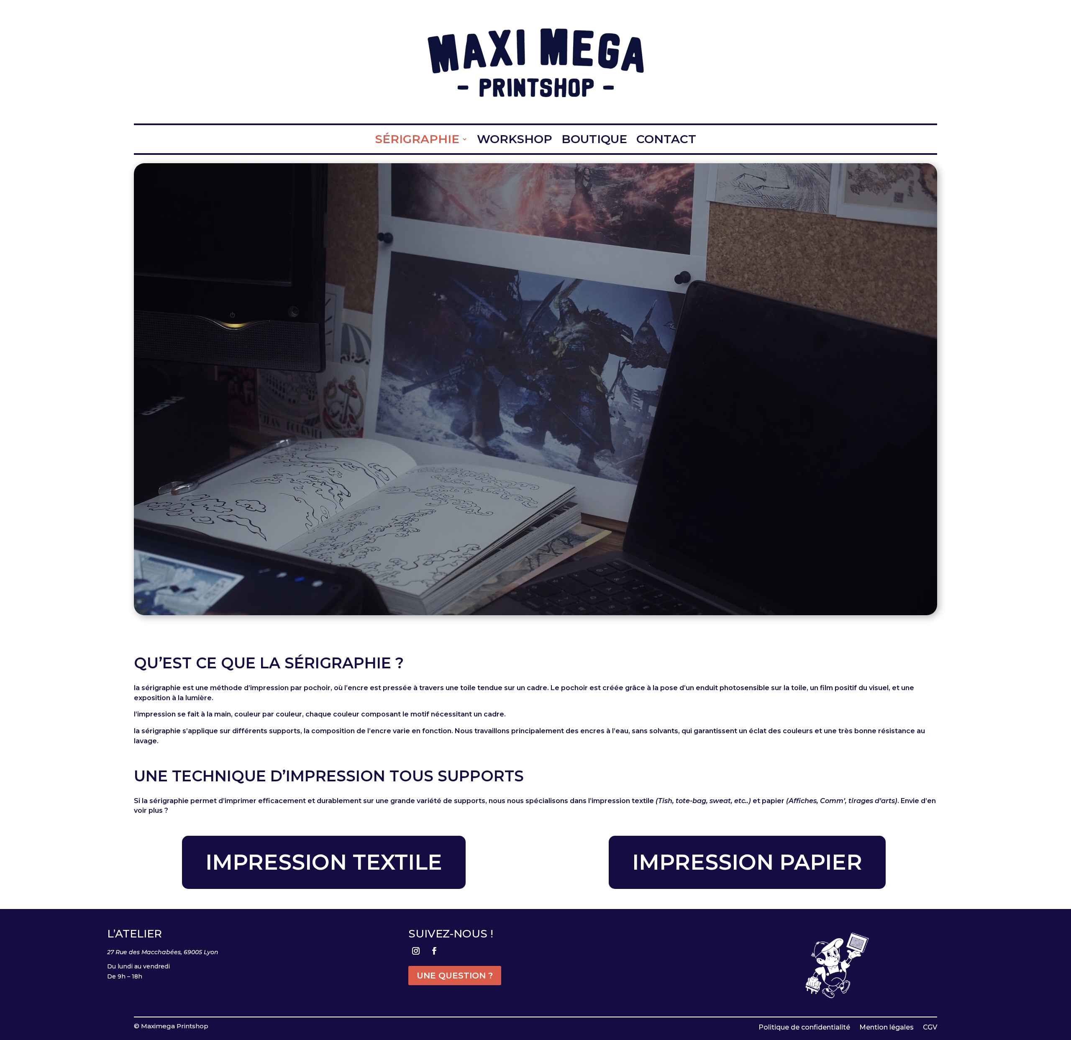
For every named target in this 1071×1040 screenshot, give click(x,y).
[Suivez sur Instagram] (415, 950)
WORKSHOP (514, 139)
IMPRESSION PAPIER (747, 862)
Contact (666, 139)
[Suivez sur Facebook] (434, 950)
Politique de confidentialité (804, 1026)
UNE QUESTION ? (455, 976)
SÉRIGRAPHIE (417, 139)
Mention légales (886, 1026)
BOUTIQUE (594, 139)
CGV (930, 1026)
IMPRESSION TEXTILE (323, 862)
